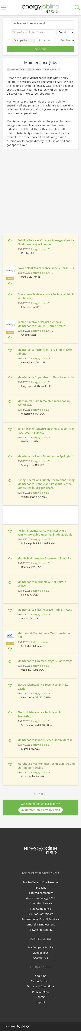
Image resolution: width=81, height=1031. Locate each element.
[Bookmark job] (10, 240)
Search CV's (40, 958)
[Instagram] (47, 862)
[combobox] (33, 32)
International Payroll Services (40, 919)
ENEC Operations (40, 642)
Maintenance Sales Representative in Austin (46, 609)
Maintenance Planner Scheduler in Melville (45, 740)
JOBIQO (25, 1026)
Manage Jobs (40, 952)
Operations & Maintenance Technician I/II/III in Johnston (46, 296)
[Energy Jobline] (40, 7)
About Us (40, 976)
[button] (9, 40)
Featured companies (40, 893)
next (42, 793)
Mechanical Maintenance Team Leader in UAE (44, 635)
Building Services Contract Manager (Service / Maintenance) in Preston (46, 242)
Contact (40, 997)
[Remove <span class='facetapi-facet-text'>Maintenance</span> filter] (8, 69)
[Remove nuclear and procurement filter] (29, 69)
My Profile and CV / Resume (40, 882)
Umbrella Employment (40, 924)
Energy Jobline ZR (40, 249)
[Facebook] (28, 862)
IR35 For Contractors (40, 914)
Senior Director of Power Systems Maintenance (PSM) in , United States (41, 324)
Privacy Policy (40, 991)
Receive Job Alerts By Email (42, 810)
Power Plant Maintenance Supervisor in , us (46, 268)
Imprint (40, 1002)
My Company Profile (40, 947)
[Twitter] (35, 862)
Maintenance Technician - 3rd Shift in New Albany (45, 351)
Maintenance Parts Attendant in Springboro (46, 456)
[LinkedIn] (41, 862)
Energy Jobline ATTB (42, 272)
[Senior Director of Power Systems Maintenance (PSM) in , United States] (10, 324)
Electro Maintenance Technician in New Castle (43, 686)
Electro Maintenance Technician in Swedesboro (40, 714)
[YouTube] (53, 862)
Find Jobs (40, 887)
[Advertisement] (40, 193)
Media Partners (40, 981)
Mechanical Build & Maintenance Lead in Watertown (44, 403)
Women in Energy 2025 (40, 898)
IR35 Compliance (40, 908)
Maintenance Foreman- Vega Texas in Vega (45, 661)
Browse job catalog (40, 929)
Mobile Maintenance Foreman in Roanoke (44, 558)
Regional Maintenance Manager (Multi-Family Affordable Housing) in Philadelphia (45, 532)
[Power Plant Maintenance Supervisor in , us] (10, 270)
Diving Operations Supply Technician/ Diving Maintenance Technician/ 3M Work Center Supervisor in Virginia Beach (46, 484)
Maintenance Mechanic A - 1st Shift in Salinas (42, 584)
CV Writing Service (40, 903)
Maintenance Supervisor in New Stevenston (46, 377)
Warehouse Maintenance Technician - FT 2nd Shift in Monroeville (46, 765)
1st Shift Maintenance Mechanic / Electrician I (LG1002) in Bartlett (46, 430)
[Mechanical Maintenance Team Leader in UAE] (10, 636)
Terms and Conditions (40, 986)
